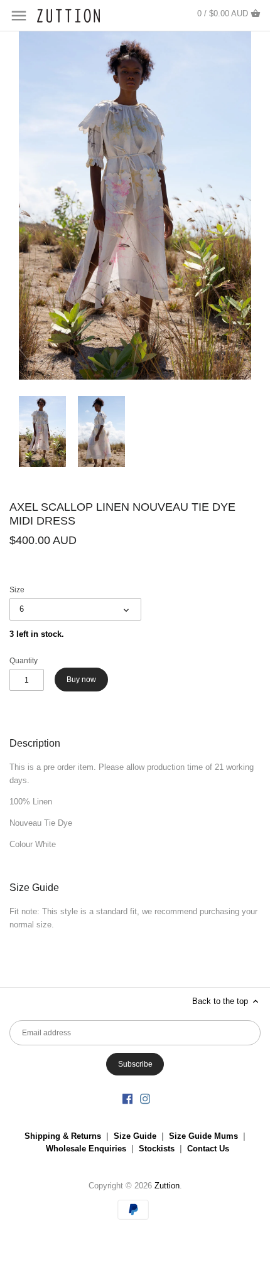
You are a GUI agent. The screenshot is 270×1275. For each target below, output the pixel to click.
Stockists (157, 1148)
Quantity (23, 660)
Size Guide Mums (203, 1136)
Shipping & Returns (62, 1136)
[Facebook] (127, 1098)
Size (16, 589)
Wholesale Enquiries (86, 1148)
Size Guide (135, 1136)
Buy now (81, 679)
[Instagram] (145, 1098)
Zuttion (167, 1185)
